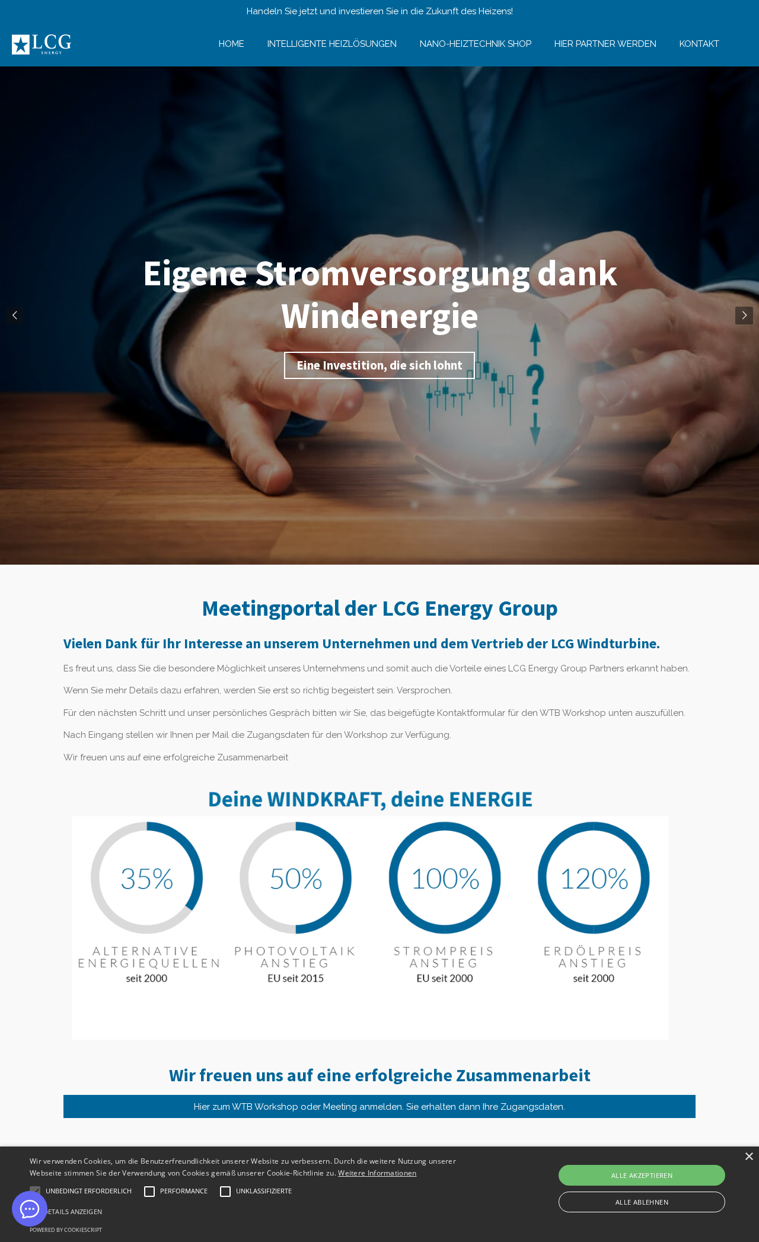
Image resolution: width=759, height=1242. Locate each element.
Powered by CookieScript (66, 1230)
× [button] (748, 1156)
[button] (89, 1191)
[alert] (379, 1194)
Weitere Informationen (377, 1173)
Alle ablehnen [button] (642, 1202)
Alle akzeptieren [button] (641, 1175)
